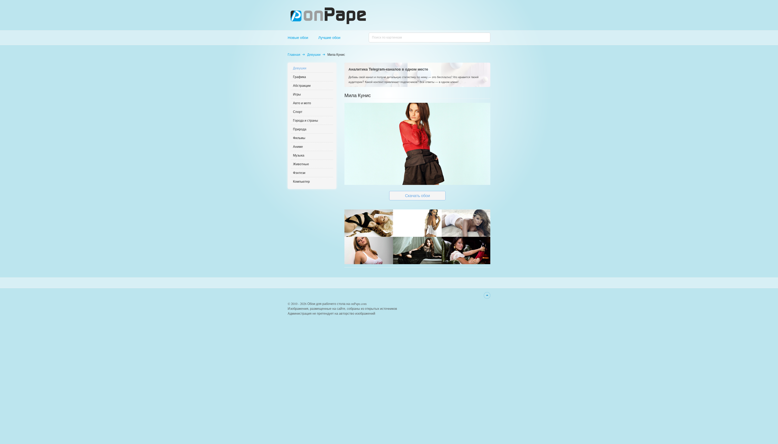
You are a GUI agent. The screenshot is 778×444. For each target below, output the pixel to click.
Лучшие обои (329, 37)
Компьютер (301, 181)
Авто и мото (302, 103)
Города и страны (305, 120)
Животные (301, 164)
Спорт (297, 111)
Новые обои (298, 37)
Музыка (298, 155)
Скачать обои (417, 195)
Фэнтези (299, 173)
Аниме (298, 146)
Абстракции (302, 85)
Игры (297, 94)
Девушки (314, 54)
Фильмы (299, 138)
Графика (299, 77)
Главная (294, 54)
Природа (299, 129)
